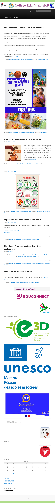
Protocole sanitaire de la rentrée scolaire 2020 (28, 256)
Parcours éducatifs (8, 14)
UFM (47, 59)
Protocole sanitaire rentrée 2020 (11, 230)
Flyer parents (7, 232)
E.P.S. (17, 132)
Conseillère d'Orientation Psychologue (25, 163)
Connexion (6, 478)
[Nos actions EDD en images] (27, 341)
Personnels (47, 263)
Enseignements (31, 11)
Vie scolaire (6, 264)
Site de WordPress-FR (9, 483)
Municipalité (38, 263)
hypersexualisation (41, 59)
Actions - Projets (12, 59)
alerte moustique (46, 211)
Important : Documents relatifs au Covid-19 (23, 219)
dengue (5, 212)
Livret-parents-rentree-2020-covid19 (12, 229)
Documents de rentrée (20, 239)
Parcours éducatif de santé (26, 59)
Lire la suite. (15, 56)
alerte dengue (39, 211)
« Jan (13, 473)
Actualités (7, 11)
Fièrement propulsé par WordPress (27, 498)
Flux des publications (9, 480)
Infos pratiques (8, 17)
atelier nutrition (43, 132)
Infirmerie (18, 59)
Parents (39, 163)
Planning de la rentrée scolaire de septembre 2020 (35, 254)
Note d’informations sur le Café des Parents (23, 139)
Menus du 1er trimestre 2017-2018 (19, 271)
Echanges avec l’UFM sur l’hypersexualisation (24, 27)
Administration (14, 11)
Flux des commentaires (9, 481)
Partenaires (15, 17)
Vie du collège (23, 11)
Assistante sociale (13, 163)
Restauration (31, 282)
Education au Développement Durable (22, 14)
